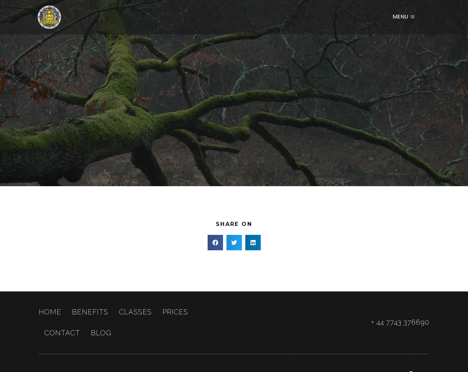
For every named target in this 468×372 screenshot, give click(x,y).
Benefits (90, 312)
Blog (101, 333)
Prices (175, 312)
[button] (215, 242)
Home (50, 312)
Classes (135, 312)
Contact (62, 333)
